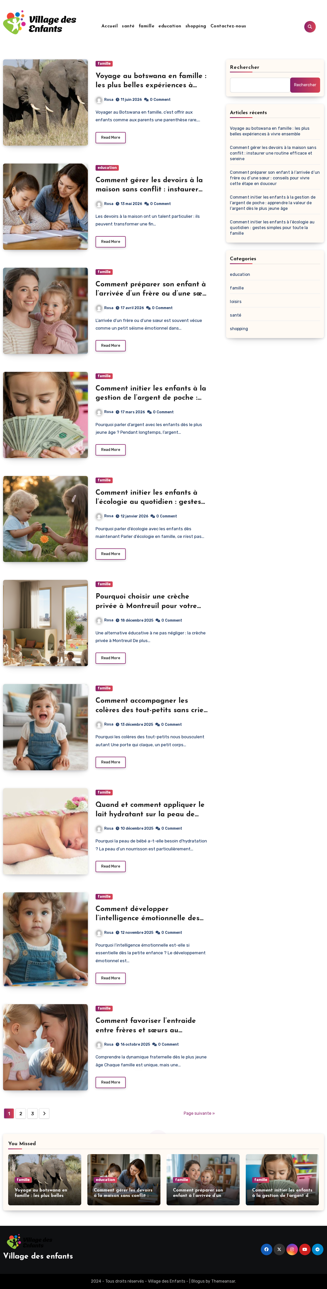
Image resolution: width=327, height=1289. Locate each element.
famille (147, 26)
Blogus (198, 1281)
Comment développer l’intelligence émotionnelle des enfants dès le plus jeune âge (148, 918)
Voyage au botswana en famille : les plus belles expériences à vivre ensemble (151, 86)
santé (128, 26)
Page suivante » (199, 1113)
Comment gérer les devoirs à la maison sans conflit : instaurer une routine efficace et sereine (149, 190)
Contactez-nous (228, 26)
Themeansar (223, 1281)
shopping (195, 26)
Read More (110, 137)
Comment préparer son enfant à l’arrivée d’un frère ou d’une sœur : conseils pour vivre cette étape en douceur (275, 178)
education (169, 26)
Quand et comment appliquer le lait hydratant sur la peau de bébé (150, 814)
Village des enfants (38, 1257)
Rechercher (245, 67)
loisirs (235, 301)
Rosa (108, 100)
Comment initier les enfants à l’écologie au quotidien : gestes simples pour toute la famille (148, 502)
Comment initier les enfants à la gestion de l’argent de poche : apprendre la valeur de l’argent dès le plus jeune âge (273, 203)
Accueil (109, 26)
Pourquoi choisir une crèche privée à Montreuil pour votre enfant (146, 606)
